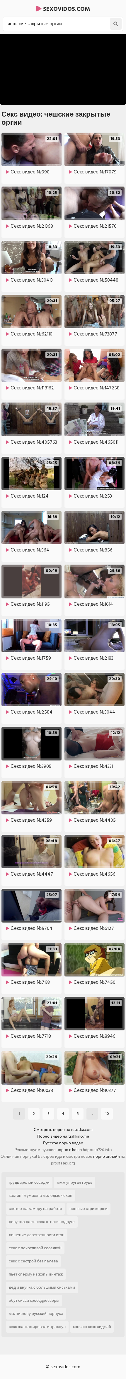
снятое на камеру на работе (35, 1208)
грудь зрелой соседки (29, 1182)
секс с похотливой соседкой (35, 1248)
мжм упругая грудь (74, 1182)
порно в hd (66, 1149)
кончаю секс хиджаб (92, 1326)
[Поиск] (116, 24)
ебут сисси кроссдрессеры (34, 1300)
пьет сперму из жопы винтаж (36, 1274)
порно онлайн (106, 1156)
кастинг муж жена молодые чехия (40, 1195)
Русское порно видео (63, 1143)
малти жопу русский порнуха (36, 1313)
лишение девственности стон (36, 1235)
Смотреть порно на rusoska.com (63, 1129)
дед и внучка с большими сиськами (42, 1287)
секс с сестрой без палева (33, 1261)
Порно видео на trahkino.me (63, 1136)
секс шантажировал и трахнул (37, 1326)
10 (107, 1113)
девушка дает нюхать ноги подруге (42, 1221)
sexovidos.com (66, 9)
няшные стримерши (88, 1208)
